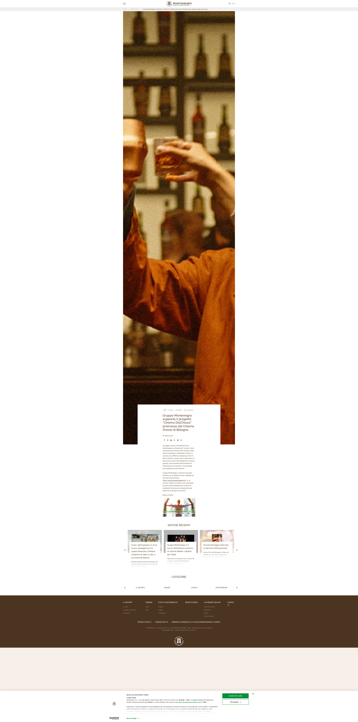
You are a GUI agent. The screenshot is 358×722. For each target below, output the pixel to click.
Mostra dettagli (132, 718)
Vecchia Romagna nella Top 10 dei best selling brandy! (215, 546)
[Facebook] (164, 440)
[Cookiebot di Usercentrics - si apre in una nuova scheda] (114, 718)
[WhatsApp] (174, 440)
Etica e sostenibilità (168, 602)
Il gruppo (127, 602)
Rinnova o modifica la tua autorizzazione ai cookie (196, 622)
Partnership (221, 588)
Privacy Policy (144, 622)
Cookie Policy (161, 622)
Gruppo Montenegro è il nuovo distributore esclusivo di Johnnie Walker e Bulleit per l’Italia (180, 550)
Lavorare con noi (212, 602)
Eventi (194, 588)
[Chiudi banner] (253, 693)
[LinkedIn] (171, 440)
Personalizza (234, 702)
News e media (191, 602)
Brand (167, 588)
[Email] (181, 440)
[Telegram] (177, 440)
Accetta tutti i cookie (235, 696)
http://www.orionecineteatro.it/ (174, 480)
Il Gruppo (140, 588)
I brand (148, 602)
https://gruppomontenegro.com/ (190, 702)
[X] (167, 440)
